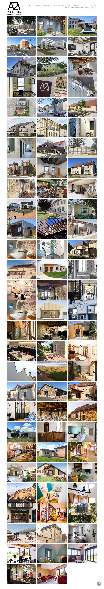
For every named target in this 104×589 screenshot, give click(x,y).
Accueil (31, 5)
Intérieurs (92, 5)
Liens (67, 8)
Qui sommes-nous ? (77, 8)
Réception (77, 5)
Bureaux (39, 5)
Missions (87, 8)
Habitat (69, 5)
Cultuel (84, 5)
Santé (63, 5)
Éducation (56, 5)
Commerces (47, 5)
